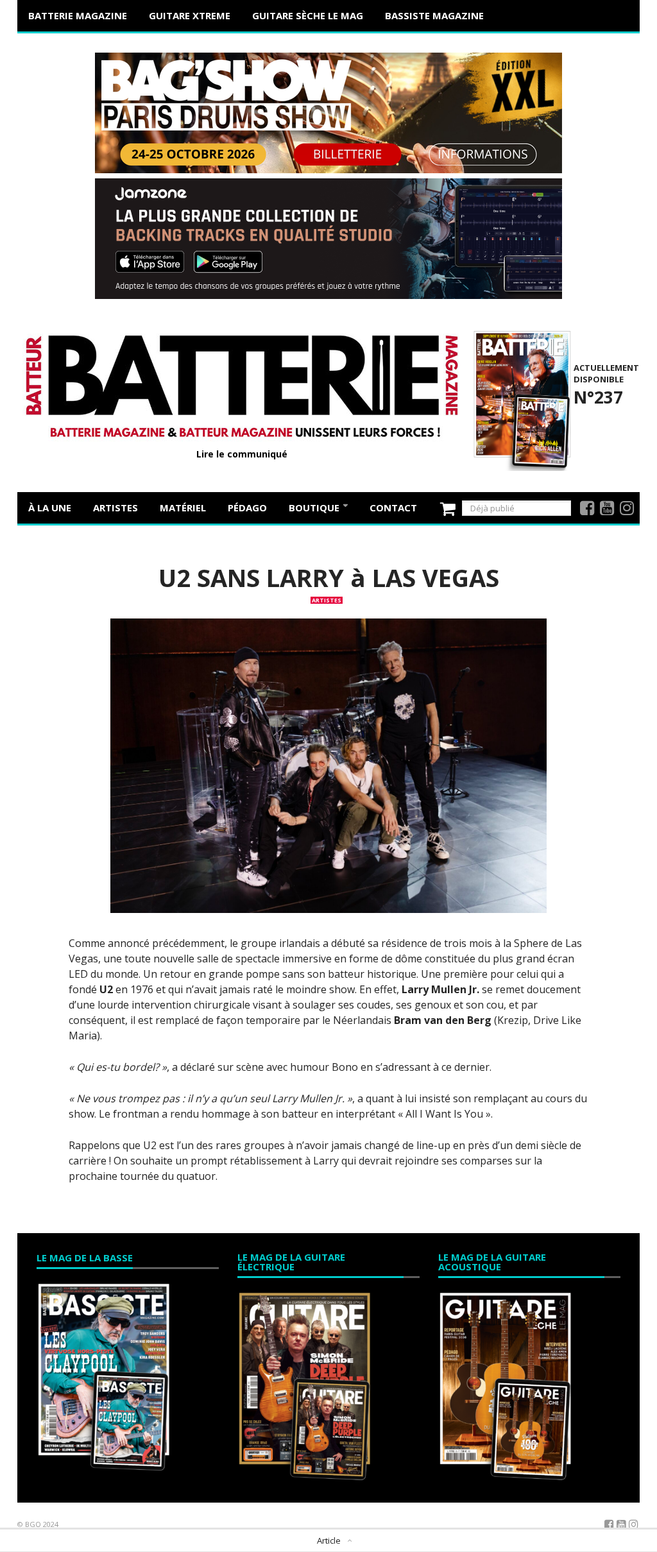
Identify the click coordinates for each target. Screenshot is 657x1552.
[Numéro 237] (520, 399)
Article (329, 1540)
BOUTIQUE (315, 507)
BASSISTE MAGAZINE (434, 15)
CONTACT (393, 507)
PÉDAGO (247, 507)
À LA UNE (49, 507)
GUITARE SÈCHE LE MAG (307, 15)
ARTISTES (115, 507)
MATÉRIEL (183, 507)
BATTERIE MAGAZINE (77, 15)
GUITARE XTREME (189, 15)
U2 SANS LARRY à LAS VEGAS (328, 577)
